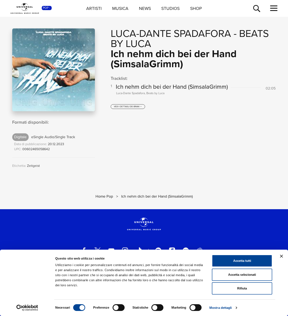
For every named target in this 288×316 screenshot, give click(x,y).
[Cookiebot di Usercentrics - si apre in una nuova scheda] (27, 308)
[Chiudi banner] (281, 256)
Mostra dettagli (220, 307)
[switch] (119, 307)
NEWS (145, 8)
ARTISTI (94, 8)
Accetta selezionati (242, 274)
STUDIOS (170, 8)
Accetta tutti (242, 260)
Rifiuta (242, 288)
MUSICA (120, 8)
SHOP (196, 8)
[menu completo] (273, 8)
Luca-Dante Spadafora (171, 33)
